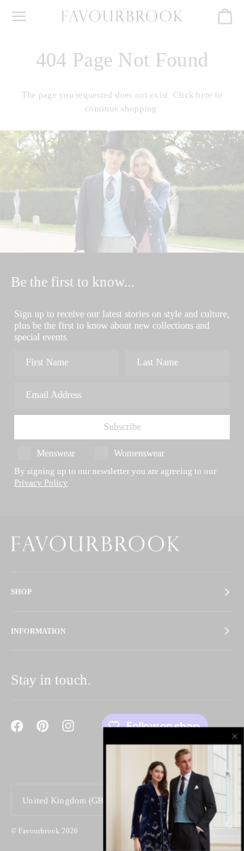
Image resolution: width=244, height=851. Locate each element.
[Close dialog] (236, 736)
